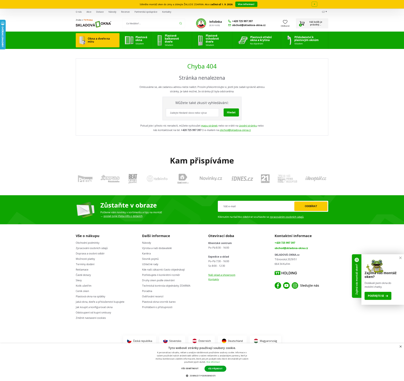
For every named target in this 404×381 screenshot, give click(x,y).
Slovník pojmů (150, 259)
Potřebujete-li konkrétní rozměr (161, 275)
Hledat (231, 112)
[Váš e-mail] (273, 206)
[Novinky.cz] (211, 179)
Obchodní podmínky (87, 242)
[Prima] (85, 178)
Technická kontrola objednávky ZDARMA (166, 285)
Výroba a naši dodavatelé (157, 248)
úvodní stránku (248, 125)
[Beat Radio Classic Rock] (132, 178)
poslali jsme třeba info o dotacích (123, 216)
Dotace (100, 11)
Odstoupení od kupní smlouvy (93, 312)
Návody (112, 11)
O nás (79, 11)
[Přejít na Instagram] (295, 285)
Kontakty (166, 11)
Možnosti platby (85, 259)
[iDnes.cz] (242, 178)
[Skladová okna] (93, 24)
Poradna (147, 291)
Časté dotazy (83, 275)
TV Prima (88, 19)
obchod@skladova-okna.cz (235, 130)
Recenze (125, 11)
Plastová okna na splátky (90, 296)
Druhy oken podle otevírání (158, 280)
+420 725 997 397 (285, 242)
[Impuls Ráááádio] (110, 178)
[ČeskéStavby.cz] (183, 178)
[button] (202, 375)
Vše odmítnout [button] (190, 368)
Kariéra (146, 253)
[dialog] (202, 362)
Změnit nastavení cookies (91, 318)
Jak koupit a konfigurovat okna (94, 307)
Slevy (79, 280)
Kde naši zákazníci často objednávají (163, 269)
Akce (88, 11)
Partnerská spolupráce (145, 11)
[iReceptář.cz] (315, 178)
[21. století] (265, 178)
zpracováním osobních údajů (287, 217)
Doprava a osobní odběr (90, 253)
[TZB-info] (157, 179)
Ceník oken (82, 291)
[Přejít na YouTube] (286, 285)
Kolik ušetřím (83, 285)
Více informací (246, 4)
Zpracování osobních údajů (92, 248)
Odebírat (311, 206)
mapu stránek (209, 125)
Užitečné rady (150, 264)
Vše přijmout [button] (215, 368)
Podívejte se (376, 296)
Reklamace (82, 269)
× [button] (400, 346)
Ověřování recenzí (152, 296)
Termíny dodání (85, 264)
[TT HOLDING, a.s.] (286, 273)
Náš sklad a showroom (221, 275)
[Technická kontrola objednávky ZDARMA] (201, 23)
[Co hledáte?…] (153, 23)
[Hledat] (180, 23)
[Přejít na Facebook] (278, 285)
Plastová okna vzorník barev (159, 302)
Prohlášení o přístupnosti (157, 307)
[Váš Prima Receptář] (287, 178)
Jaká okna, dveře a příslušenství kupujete (100, 302)
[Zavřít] (400, 258)
